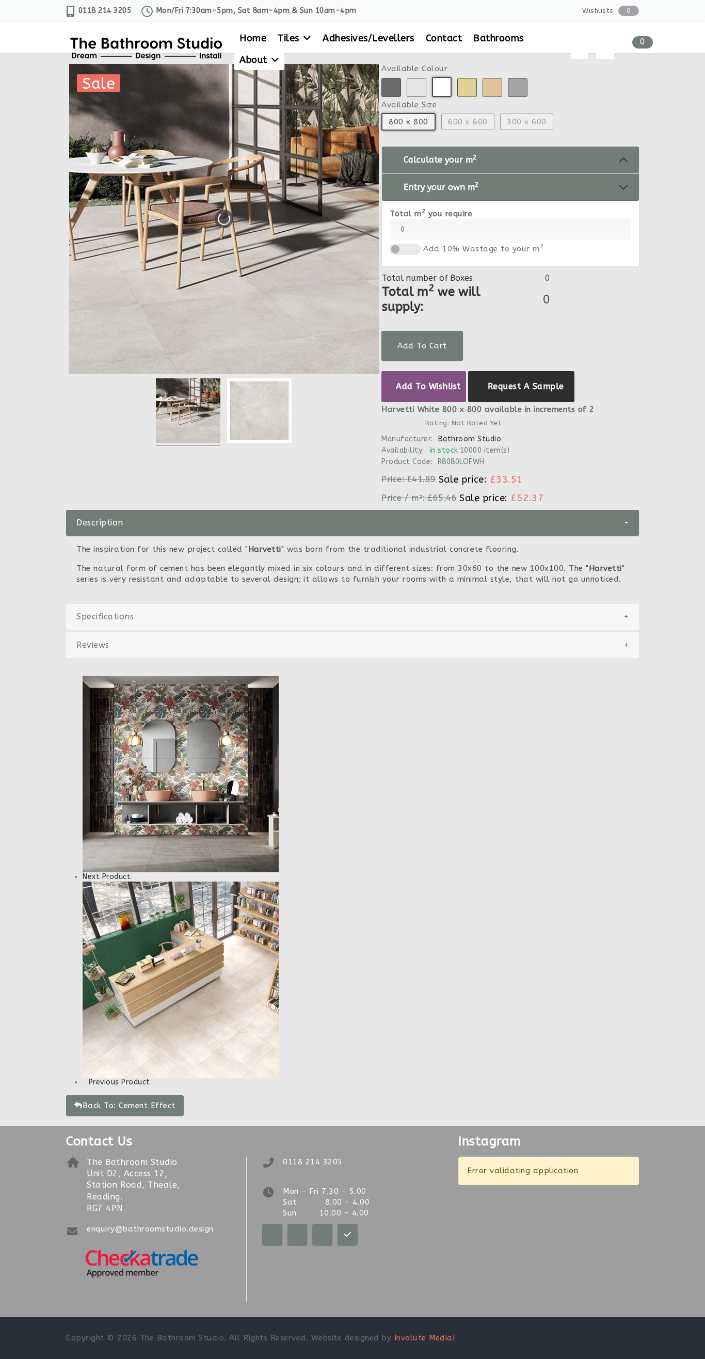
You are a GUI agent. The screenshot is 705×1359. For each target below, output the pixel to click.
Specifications (352, 616)
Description (352, 522)
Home (252, 38)
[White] (442, 87)
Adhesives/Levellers (368, 38)
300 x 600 (527, 121)
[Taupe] (492, 87)
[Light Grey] (416, 87)
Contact (444, 38)
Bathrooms (498, 38)
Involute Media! (424, 1337)
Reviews (352, 645)
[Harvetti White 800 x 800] (188, 412)
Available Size (409, 104)
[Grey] (517, 87)
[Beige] (467, 87)
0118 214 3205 (105, 10)
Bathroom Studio (469, 439)
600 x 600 (468, 121)
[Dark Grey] (391, 87)
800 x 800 (408, 121)
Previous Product (119, 1082)
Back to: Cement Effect (129, 1105)
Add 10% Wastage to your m (483, 248)
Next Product (107, 876)
